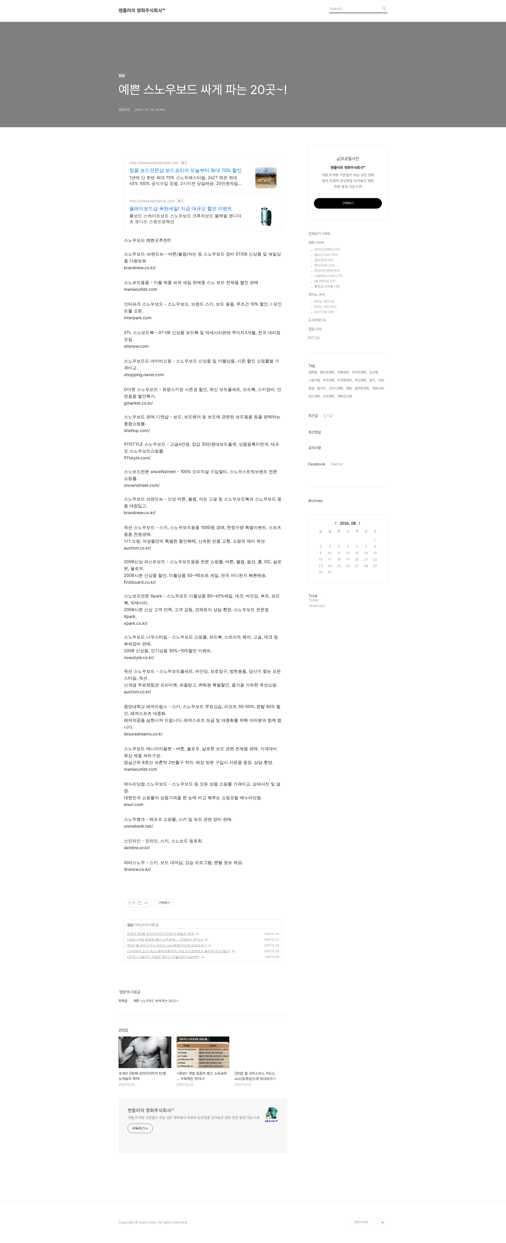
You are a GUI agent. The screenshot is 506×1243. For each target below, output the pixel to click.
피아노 (316, 294)
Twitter (336, 464)
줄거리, (322, 388)
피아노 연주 (324, 301)
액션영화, (361, 380)
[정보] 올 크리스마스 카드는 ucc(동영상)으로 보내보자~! (167, 945)
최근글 (313, 416)
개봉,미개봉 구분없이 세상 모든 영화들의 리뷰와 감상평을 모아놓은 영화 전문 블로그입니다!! (194, 1118)
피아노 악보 (325, 307)
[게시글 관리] (146, 903)
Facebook (316, 464)
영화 (316, 242)
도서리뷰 (317, 320)
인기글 (328, 416)
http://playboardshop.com (152, 201)
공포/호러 (324, 260)
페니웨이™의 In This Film (368, 1209)
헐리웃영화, (327, 372)
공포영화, (329, 396)
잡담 (130, 925)
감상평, (374, 372)
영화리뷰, (378, 388)
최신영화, (314, 396)
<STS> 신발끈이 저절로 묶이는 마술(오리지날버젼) (163, 957)
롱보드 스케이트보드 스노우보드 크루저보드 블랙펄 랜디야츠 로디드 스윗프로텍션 (185, 218)
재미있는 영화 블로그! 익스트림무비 (370, 1193)
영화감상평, (345, 396)
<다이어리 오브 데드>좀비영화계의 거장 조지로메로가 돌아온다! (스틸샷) (178, 951)
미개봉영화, (345, 380)
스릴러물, (314, 380)
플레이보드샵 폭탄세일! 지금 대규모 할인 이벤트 (180, 208)
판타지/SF (324, 265)
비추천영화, (359, 372)
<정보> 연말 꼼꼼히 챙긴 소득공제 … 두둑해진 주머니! (165, 939)
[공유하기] (139, 903)
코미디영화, (336, 388)
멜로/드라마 (326, 255)
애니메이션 (324, 281)
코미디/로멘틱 (327, 250)
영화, (349, 388)
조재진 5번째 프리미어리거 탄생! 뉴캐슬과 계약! (160, 934)
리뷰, (381, 380)
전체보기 (319, 234)
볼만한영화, (362, 388)
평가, (372, 380)
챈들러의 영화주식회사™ (142, 10)
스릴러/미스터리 (328, 276)
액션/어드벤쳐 (327, 271)
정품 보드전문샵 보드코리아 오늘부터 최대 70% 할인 (185, 170)
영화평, (313, 372)
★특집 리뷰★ (327, 286)
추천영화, (329, 380)
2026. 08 (348, 523)
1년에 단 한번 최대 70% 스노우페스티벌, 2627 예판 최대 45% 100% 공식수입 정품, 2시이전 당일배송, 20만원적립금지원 (185, 180)
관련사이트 (361, 1222)
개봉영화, (343, 372)
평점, (311, 388)
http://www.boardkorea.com (153, 162)
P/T (314, 338)
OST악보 (324, 312)
